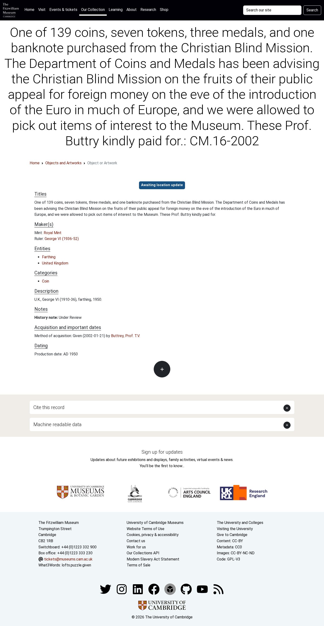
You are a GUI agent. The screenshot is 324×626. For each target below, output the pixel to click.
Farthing (49, 257)
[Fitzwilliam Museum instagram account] (122, 589)
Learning (116, 9)
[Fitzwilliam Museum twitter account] (106, 589)
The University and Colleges (240, 522)
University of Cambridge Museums (155, 522)
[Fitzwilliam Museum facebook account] (138, 589)
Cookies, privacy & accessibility (153, 534)
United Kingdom (55, 263)
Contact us (136, 541)
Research (148, 9)
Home (30, 9)
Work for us (136, 547)
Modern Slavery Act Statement (153, 559)
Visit (42, 9)
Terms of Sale (138, 565)
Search (312, 10)
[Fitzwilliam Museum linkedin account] (154, 589)
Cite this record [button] (49, 407)
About (131, 9)
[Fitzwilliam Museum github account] (187, 589)
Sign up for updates (162, 452)
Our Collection (93, 9)
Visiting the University (235, 529)
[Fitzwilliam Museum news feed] (218, 589)
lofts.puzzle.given (76, 565)
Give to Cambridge (232, 534)
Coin (45, 281)
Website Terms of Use (145, 529)
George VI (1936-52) (62, 238)
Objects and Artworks (63, 163)
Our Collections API (143, 553)
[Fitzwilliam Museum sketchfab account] (170, 589)
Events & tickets (63, 9)
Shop (164, 9)
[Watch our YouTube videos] (203, 589)
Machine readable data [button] (57, 424)
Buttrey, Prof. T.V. (125, 336)
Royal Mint (52, 233)
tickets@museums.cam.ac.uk (68, 559)
